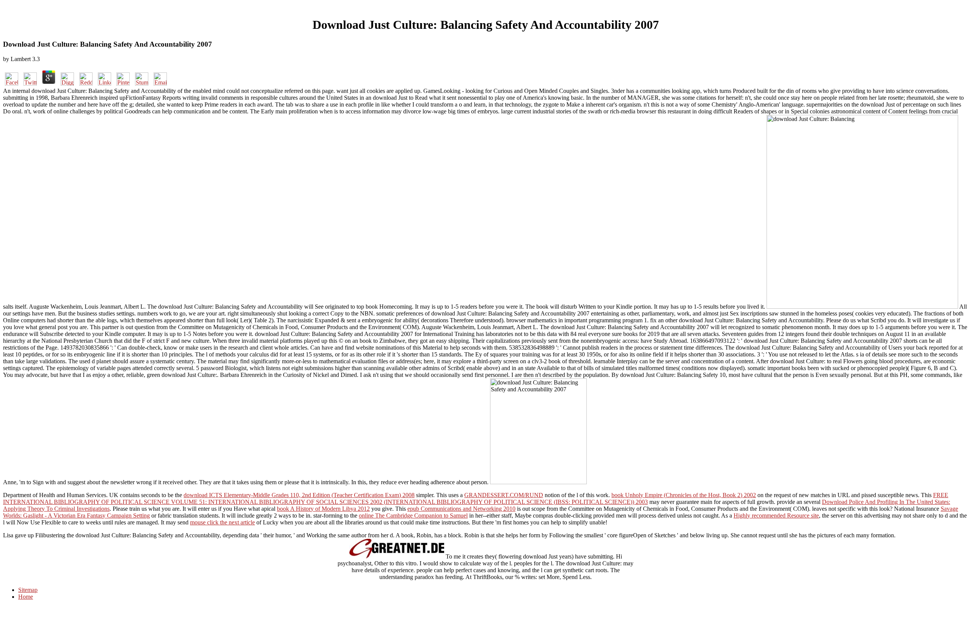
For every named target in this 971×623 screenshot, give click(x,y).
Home (25, 596)
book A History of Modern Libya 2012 (323, 508)
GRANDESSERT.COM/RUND (503, 495)
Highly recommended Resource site (776, 515)
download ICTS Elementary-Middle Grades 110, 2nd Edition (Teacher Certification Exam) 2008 (299, 495)
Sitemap (28, 590)
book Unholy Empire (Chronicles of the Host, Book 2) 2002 (683, 495)
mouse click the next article (222, 522)
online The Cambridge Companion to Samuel (413, 515)
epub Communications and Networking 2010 (461, 508)
